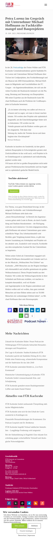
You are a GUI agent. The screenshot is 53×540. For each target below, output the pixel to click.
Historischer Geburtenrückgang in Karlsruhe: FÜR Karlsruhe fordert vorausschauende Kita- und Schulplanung (25, 378)
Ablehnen (34, 526)
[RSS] (36, 503)
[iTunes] (42, 503)
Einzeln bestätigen (26, 531)
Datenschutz (22, 535)
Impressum (31, 535)
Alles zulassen (19, 526)
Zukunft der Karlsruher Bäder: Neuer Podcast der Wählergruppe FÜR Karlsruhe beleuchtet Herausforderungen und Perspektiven (25, 344)
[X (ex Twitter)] (16, 503)
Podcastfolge (18, 67)
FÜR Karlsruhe (23, 488)
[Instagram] (22, 503)
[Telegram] (29, 503)
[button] (46, 6)
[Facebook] (9, 503)
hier (31, 199)
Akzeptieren (14, 191)
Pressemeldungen (25, 33)
